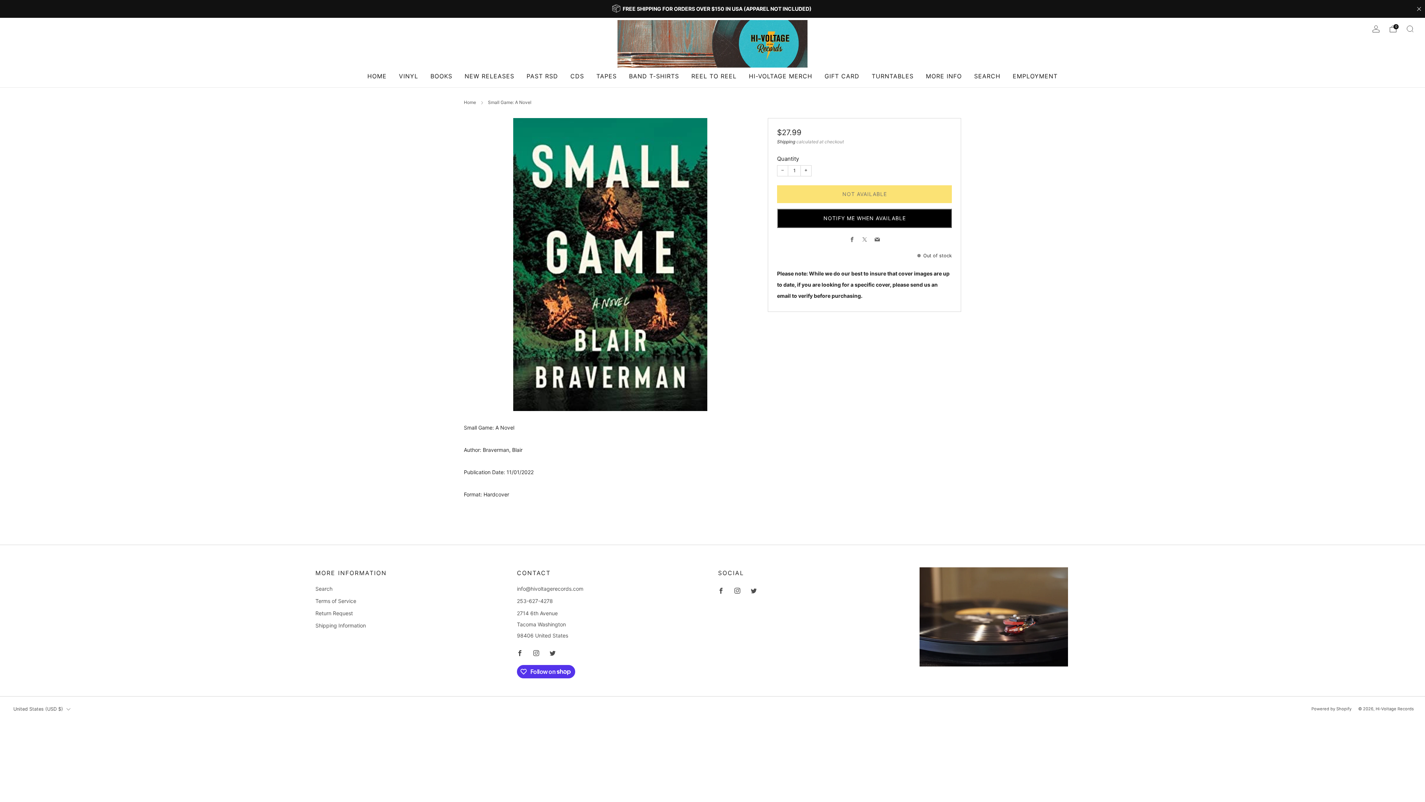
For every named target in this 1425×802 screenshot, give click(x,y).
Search (987, 76)
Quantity (788, 158)
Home (377, 76)
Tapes (606, 76)
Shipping (786, 141)
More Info (944, 76)
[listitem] (712, 9)
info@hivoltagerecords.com (550, 589)
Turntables (893, 76)
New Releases (489, 76)
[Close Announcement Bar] (1419, 9)
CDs (577, 76)
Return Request (334, 613)
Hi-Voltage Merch (780, 76)
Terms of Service (335, 601)
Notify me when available (864, 218)
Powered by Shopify (1331, 708)
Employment (1035, 76)
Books (441, 76)
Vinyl (408, 76)
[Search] (1410, 29)
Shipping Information (340, 625)
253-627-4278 (535, 601)
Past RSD (542, 76)
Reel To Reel (714, 76)
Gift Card (842, 76)
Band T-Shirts (654, 76)
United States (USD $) (38, 709)
